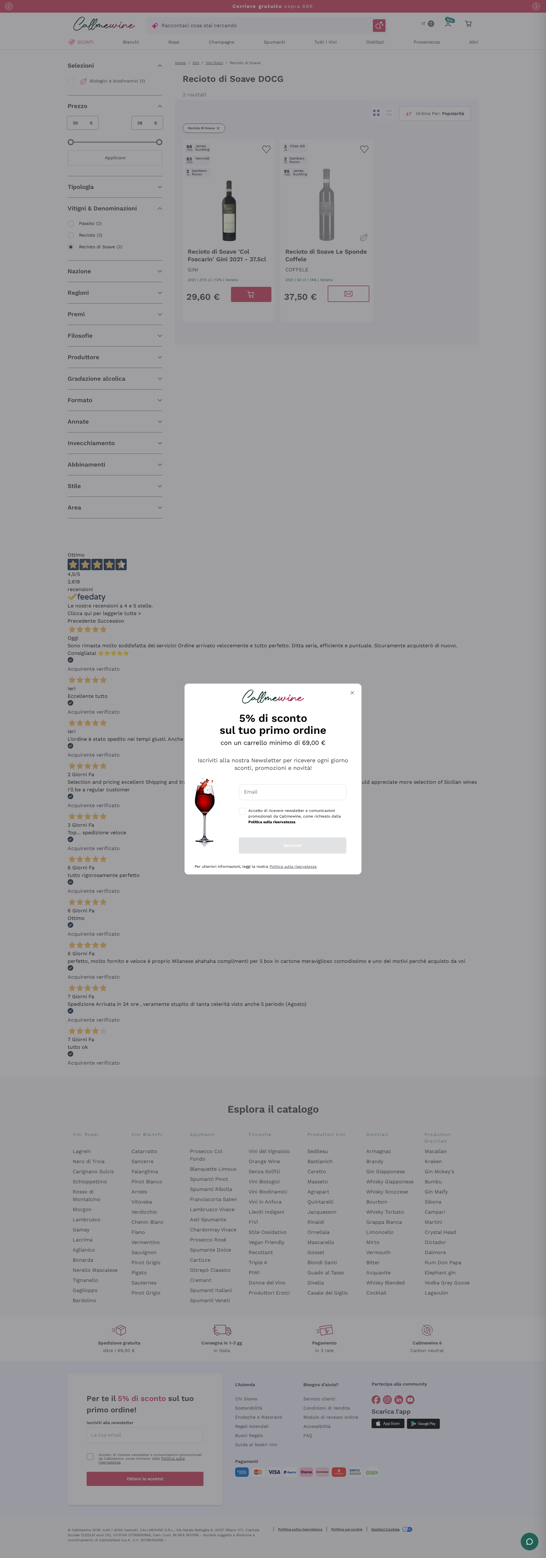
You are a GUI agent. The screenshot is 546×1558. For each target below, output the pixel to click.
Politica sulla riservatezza (293, 866)
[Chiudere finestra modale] (352, 693)
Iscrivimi (292, 845)
